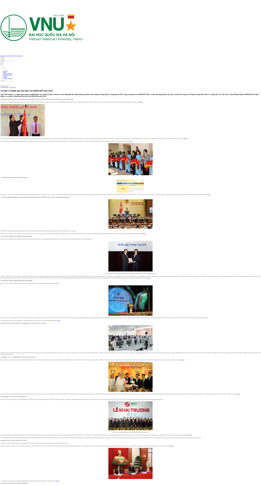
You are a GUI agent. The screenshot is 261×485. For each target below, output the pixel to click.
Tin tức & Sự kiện (4, 87)
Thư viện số (3, 55)
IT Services (16, 55)
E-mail (12, 55)
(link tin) (141, 102)
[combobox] (2, 58)
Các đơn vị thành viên (8, 78)
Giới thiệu (5, 71)
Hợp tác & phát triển (7, 74)
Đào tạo (5, 72)
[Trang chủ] (41, 54)
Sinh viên (5, 76)
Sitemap (20, 55)
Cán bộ (4, 77)
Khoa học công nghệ (7, 73)
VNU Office (8, 55)
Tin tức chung (13, 87)
